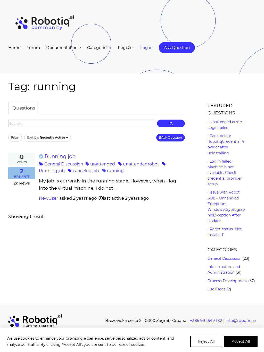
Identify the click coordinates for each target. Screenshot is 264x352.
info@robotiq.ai (241, 320)
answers (22, 173)
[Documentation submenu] (80, 47)
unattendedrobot (140, 164)
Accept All (241, 341)
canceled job (85, 170)
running (115, 170)
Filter (15, 137)
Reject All (206, 341)
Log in (146, 47)
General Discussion (63, 164)
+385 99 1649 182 (206, 320)
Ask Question (171, 137)
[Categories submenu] (110, 47)
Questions (23, 108)
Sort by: (46, 137)
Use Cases (217, 289)
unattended (102, 164)
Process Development (227, 281)
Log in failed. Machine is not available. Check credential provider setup (225, 172)
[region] (132, 340)
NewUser (48, 198)
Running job (60, 156)
